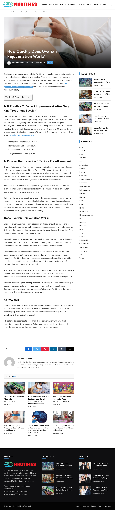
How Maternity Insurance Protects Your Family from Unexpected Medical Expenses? (38, 400)
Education (83, 183)
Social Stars (83, 247)
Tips (81, 254)
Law (80, 219)
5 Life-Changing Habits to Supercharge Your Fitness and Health (63, 427)
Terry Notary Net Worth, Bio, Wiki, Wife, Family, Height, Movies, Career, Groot (101, 488)
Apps (81, 154)
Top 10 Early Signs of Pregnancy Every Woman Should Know (14, 427)
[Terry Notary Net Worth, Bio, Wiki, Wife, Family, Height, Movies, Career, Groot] (85, 490)
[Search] (110, 4)
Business (71, 4)
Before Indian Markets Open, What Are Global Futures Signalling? (102, 80)
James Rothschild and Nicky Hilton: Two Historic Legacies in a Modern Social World (102, 129)
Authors (82, 161)
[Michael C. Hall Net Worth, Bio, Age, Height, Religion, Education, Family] (85, 478)
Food (81, 201)
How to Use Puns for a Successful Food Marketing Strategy (62, 399)
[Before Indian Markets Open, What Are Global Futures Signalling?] (85, 82)
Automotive (83, 165)
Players (82, 237)
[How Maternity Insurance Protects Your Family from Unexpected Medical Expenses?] (39, 388)
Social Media (84, 244)
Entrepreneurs (84, 190)
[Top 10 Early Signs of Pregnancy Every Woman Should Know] (14, 417)
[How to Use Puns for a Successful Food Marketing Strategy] (63, 388)
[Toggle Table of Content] (27, 97)
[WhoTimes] (20, 4)
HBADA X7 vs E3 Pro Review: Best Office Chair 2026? (102, 92)
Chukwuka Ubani (19, 62)
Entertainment (84, 4)
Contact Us (107, 506)
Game (81, 204)
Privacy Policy (96, 506)
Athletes (82, 158)
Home (44, 4)
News (62, 4)
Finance (82, 197)
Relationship (83, 240)
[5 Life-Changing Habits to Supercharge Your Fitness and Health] (63, 417)
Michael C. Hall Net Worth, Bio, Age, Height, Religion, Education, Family (101, 476)
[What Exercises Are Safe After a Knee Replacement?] (14, 388)
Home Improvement (86, 215)
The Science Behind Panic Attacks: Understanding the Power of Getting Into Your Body (38, 428)
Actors (81, 147)
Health (105, 4)
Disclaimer (85, 506)
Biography (53, 4)
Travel (81, 258)
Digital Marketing (85, 179)
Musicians (83, 226)
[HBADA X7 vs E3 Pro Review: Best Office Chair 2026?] (85, 94)
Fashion (82, 194)
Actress (82, 151)
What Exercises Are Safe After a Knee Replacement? (14, 399)
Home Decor (83, 211)
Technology (83, 251)
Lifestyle (96, 4)
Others (81, 233)
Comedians (83, 176)
